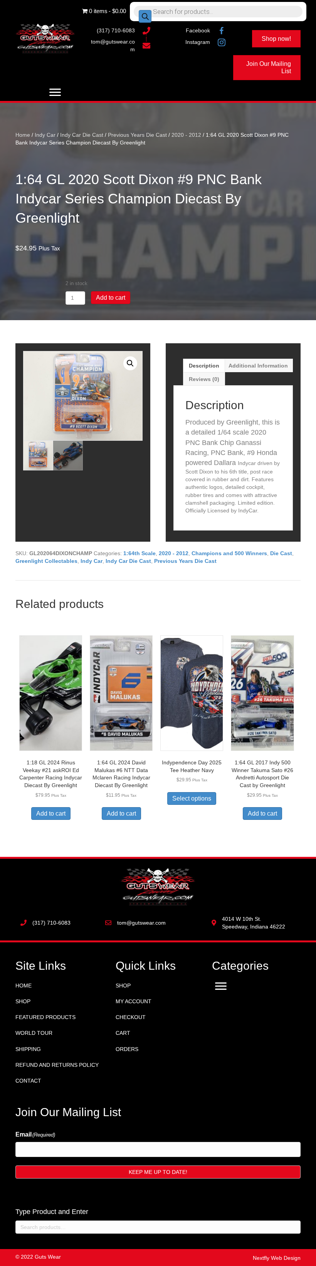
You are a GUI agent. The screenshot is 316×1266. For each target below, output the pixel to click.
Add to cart (110, 297)
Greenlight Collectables (46, 561)
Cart (123, 1033)
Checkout (131, 1017)
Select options (191, 798)
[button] (130, 363)
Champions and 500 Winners (229, 553)
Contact (28, 1081)
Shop (22, 1001)
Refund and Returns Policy (57, 1065)
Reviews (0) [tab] (204, 379)
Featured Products (45, 1017)
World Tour (33, 1033)
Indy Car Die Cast (81, 135)
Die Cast (281, 553)
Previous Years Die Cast (137, 135)
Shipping (28, 1049)
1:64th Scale (139, 553)
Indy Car (45, 135)
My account (133, 1001)
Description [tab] (204, 366)
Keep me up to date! (158, 1172)
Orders (127, 1049)
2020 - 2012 (186, 135)
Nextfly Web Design (277, 1258)
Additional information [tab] (258, 366)
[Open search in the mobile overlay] (218, 11)
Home (22, 135)
